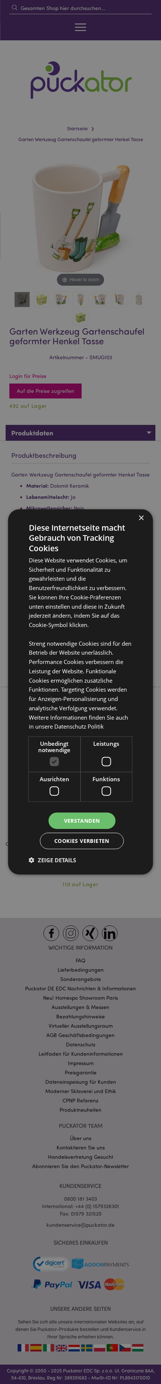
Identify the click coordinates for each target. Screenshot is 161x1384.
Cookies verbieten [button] (81, 840)
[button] (52, 860)
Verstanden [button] (82, 820)
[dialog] (80, 692)
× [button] (141, 518)
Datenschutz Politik (79, 726)
